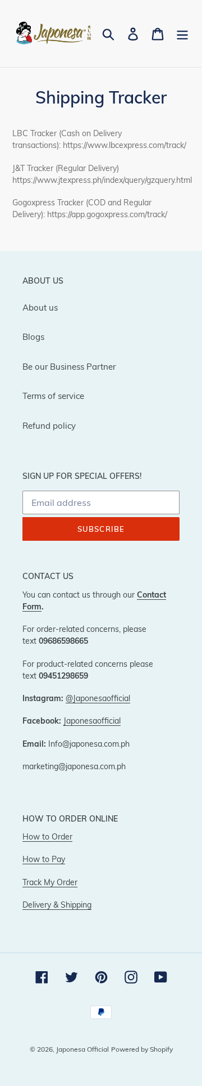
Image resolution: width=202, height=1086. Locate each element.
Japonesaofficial (92, 720)
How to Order (47, 836)
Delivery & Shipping (56, 904)
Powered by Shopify (142, 1049)
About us (40, 307)
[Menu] (182, 33)
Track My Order (49, 882)
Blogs (33, 336)
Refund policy (49, 425)
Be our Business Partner (69, 366)
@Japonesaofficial (98, 698)
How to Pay (43, 859)
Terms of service (53, 396)
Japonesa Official (82, 1049)
